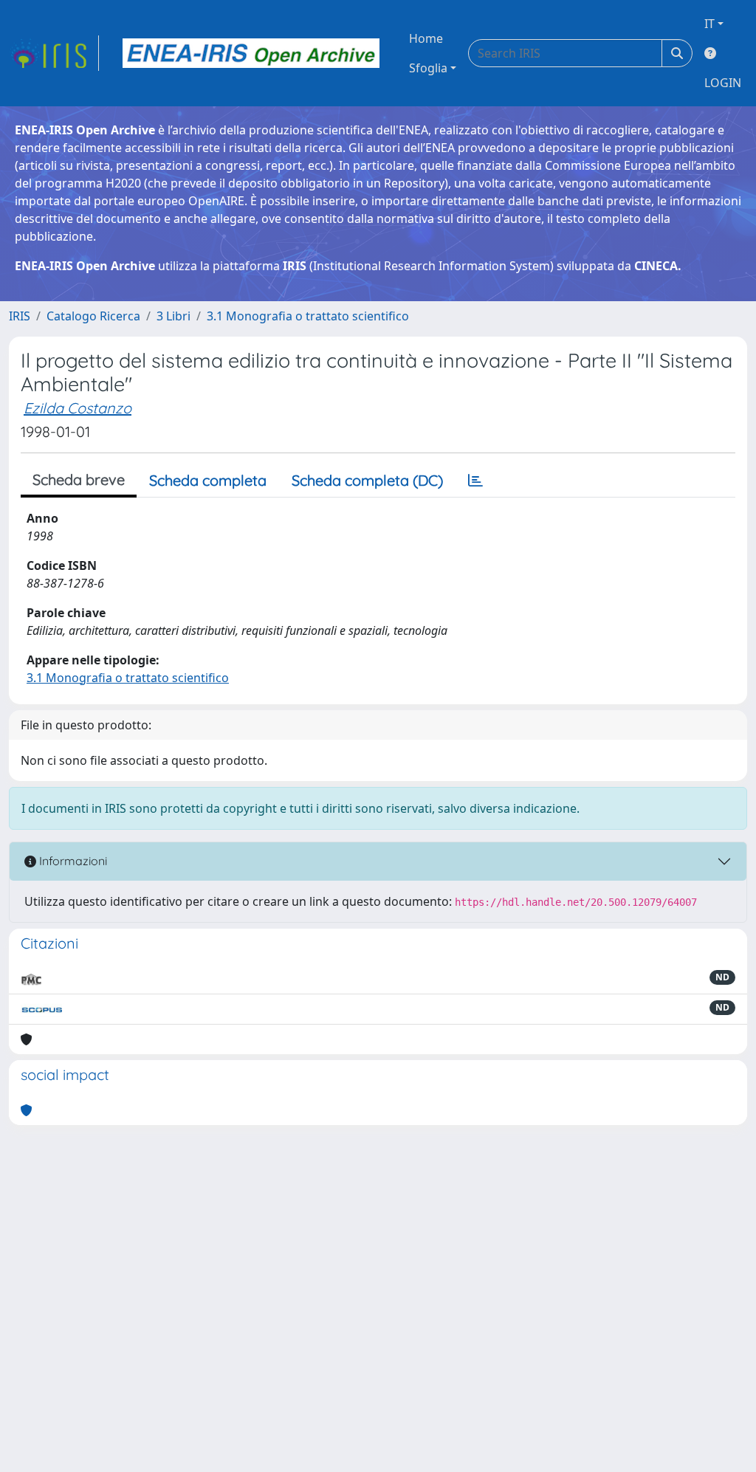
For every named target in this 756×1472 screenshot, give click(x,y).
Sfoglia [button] (428, 68)
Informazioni (71, 860)
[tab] (475, 480)
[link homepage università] (251, 53)
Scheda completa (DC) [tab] (367, 480)
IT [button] (709, 24)
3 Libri (173, 316)
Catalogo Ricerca (93, 316)
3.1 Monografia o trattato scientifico (308, 316)
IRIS (19, 316)
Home (426, 38)
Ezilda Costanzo (77, 408)
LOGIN (722, 83)
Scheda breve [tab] (78, 479)
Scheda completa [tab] (208, 480)
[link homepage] (54, 53)
